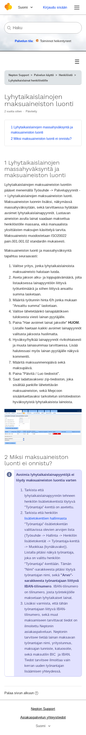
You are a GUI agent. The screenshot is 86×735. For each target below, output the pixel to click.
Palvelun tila (24, 41)
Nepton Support (19, 75)
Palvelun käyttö (44, 75)
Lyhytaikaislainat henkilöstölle (28, 80)
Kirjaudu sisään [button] (55, 7)
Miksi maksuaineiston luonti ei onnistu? (41, 138)
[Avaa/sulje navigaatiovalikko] (77, 7)
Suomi (23, 7)
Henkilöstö (66, 75)
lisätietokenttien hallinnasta (45, 518)
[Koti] (8, 9)
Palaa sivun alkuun (19, 693)
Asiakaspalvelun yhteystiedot (43, 717)
